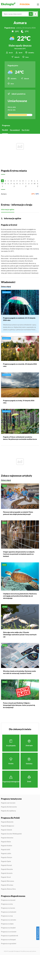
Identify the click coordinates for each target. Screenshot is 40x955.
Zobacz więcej (6, 286)
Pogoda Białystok (7, 822)
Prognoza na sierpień (8, 927)
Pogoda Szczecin (7, 873)
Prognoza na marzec (8, 908)
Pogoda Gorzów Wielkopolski (11, 834)
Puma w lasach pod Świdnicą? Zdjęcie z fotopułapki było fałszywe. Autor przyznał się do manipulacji (19, 705)
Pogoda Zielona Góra (8, 889)
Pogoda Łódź (5, 849)
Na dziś (5, 130)
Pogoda (25, 4)
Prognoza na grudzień (8, 943)
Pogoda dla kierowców (9, 807)
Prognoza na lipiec (7, 924)
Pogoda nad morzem (8, 803)
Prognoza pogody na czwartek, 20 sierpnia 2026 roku (20, 365)
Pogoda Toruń (6, 877)
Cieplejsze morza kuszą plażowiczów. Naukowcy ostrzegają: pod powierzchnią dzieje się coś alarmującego (20, 596)
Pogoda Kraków (6, 845)
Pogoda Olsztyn (6, 857)
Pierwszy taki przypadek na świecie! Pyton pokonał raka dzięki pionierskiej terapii (18, 513)
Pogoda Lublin (6, 853)
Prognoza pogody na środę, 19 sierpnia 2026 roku (18, 402)
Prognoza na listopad (8, 939)
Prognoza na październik (9, 935)
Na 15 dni (25, 130)
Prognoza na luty (7, 904)
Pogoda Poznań (6, 865)
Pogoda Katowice (7, 838)
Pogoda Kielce (6, 841)
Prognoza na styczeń (8, 900)
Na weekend (15, 130)
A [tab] (2, 181)
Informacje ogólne (7, 209)
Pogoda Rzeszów (7, 869)
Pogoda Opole (6, 861)
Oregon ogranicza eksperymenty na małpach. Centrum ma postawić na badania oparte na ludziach (19, 554)
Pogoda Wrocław (7, 885)
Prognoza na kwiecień (8, 912)
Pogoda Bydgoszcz (7, 826)
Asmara (3, 194)
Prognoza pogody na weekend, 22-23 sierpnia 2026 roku (19, 319)
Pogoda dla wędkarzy (8, 811)
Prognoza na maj (7, 916)
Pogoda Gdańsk (6, 830)
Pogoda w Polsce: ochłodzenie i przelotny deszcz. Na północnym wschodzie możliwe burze (20, 438)
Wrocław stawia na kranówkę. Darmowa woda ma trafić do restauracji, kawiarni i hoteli (19, 672)
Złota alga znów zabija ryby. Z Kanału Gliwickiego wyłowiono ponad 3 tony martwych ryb (20, 634)
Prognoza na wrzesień (8, 932)
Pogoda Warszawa (7, 881)
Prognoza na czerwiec (8, 920)
